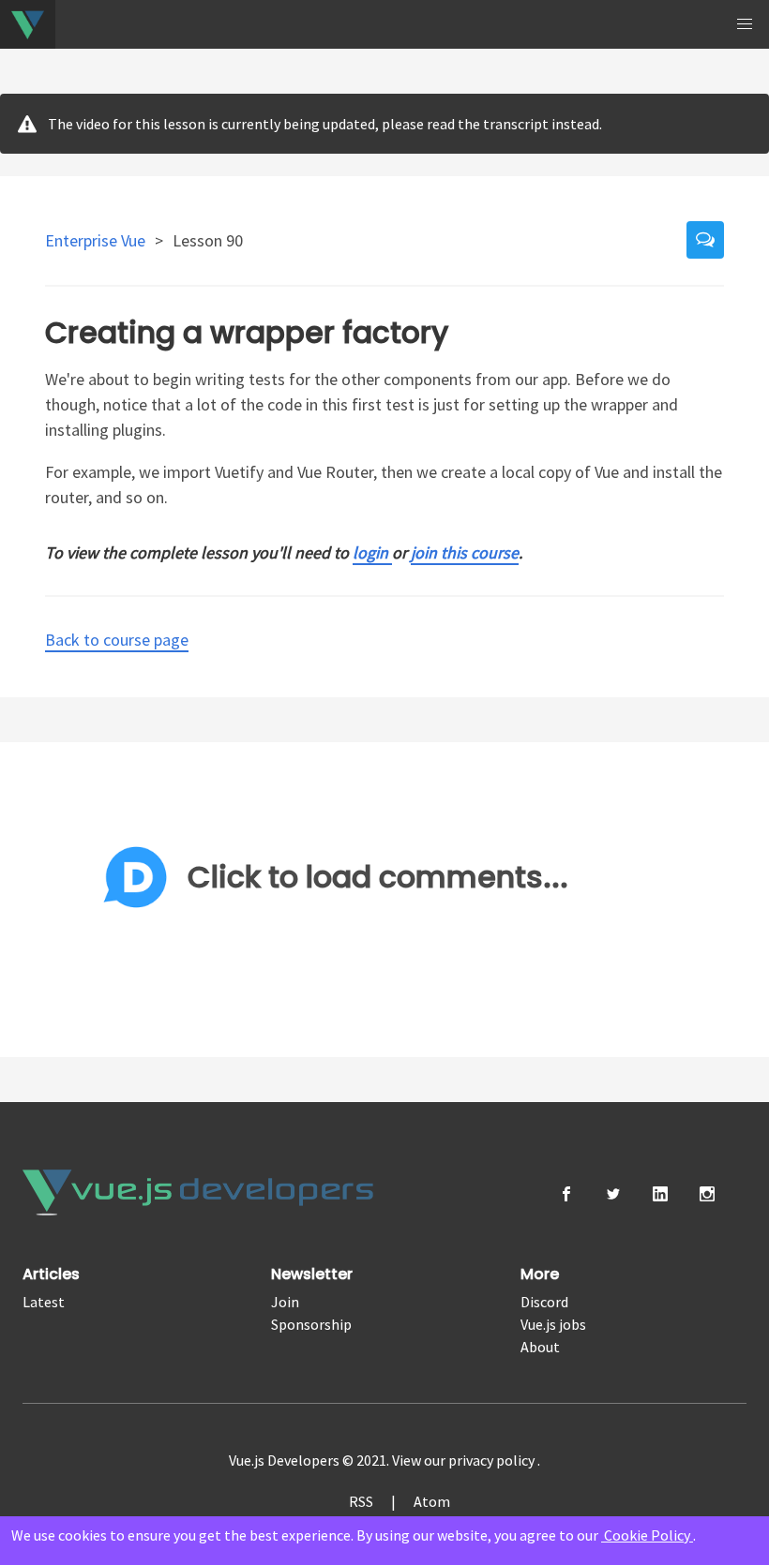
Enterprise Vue (97, 240)
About (540, 1346)
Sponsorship (311, 1324)
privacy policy (492, 1460)
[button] (744, 24)
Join (285, 1301)
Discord (544, 1301)
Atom (432, 1501)
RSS (361, 1501)
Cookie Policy (647, 1535)
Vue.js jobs (553, 1324)
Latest (44, 1301)
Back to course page (116, 639)
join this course (465, 552)
